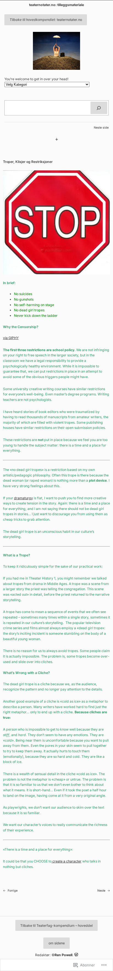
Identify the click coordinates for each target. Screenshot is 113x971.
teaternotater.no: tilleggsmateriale (56, 5)
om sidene (57, 943)
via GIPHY (11, 338)
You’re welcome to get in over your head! (36, 79)
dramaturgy (23, 498)
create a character (66, 861)
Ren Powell (63, 955)
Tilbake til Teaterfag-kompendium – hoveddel (56, 925)
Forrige (13, 890)
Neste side (101, 127)
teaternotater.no (46, 20)
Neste (101, 890)
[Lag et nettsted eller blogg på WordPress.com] (76, 955)
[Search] (99, 108)
